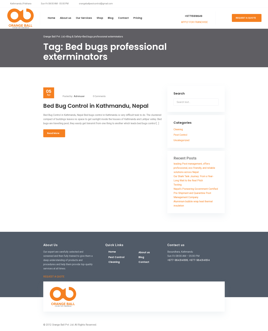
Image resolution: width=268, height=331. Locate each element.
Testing (178, 184)
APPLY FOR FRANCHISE (194, 22)
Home (112, 252)
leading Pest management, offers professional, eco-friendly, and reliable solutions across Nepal (194, 168)
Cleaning (178, 129)
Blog (141, 257)
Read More (53, 133)
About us (144, 252)
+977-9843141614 (199, 260)
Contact (143, 262)
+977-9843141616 (177, 260)
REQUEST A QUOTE (246, 17)
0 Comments (99, 96)
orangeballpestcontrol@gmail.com (95, 3)
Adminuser (79, 96)
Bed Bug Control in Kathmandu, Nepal (96, 106)
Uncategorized (181, 140)
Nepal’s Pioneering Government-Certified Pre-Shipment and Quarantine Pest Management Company (196, 193)
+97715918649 (193, 16)
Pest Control (180, 134)
